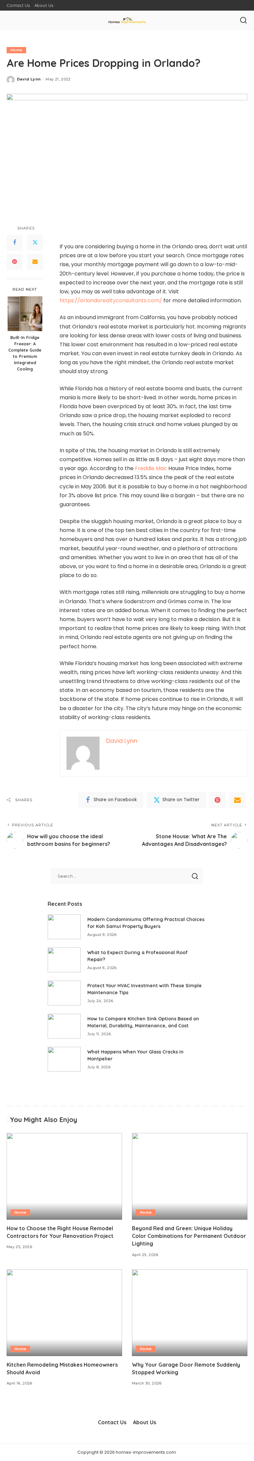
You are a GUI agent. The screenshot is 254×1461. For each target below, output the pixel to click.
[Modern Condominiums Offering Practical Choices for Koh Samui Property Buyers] (64, 926)
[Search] (243, 20)
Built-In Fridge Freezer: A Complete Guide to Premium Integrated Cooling (24, 353)
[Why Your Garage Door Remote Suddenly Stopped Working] (189, 1312)
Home (16, 50)
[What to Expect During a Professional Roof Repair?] (64, 960)
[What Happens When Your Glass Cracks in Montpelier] (64, 1059)
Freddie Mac (151, 468)
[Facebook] (14, 243)
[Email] (35, 262)
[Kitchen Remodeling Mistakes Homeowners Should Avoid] (64, 1312)
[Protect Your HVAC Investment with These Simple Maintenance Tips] (64, 993)
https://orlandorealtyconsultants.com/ (111, 300)
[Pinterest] (14, 262)
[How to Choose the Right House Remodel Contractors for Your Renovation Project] (64, 1176)
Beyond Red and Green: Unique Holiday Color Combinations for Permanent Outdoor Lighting (189, 1236)
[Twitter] (35, 243)
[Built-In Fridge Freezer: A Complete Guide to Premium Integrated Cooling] (25, 313)
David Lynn (29, 79)
